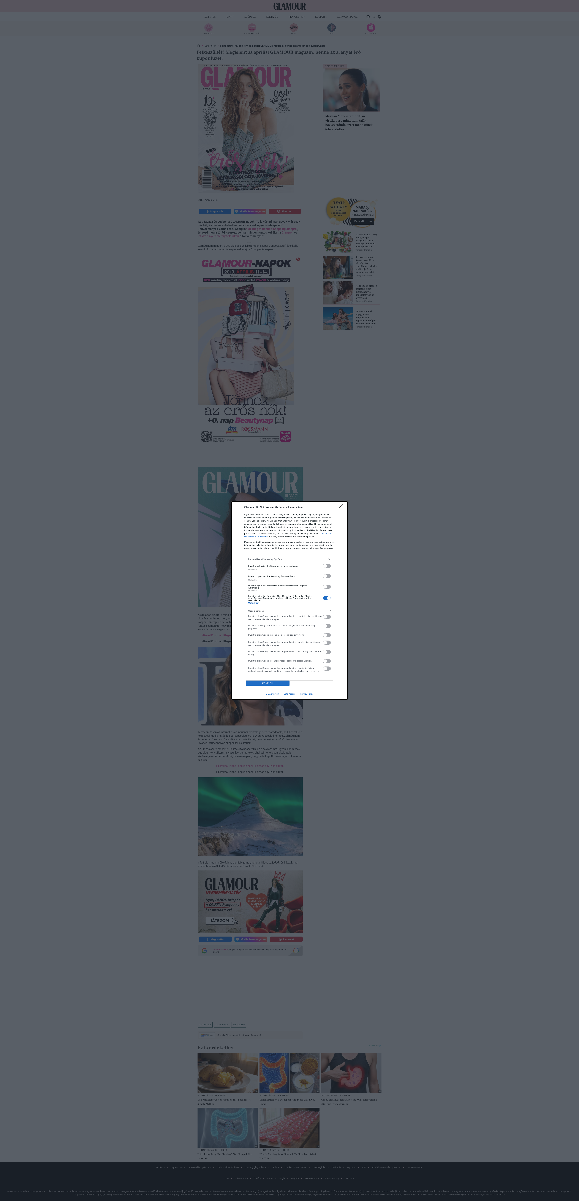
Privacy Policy (306, 694)
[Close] (342, 507)
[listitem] (289, 559)
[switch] (327, 566)
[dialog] (289, 600)
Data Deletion (272, 694)
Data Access (289, 694)
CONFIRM (267, 683)
